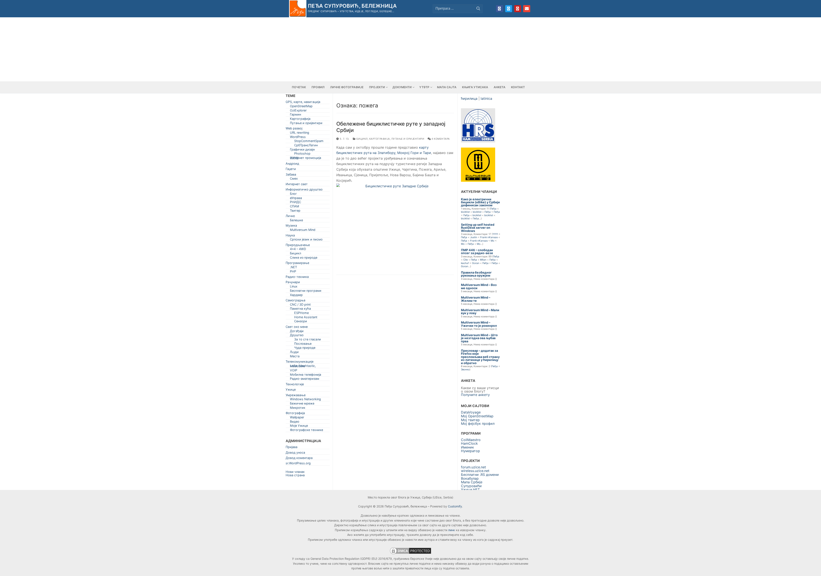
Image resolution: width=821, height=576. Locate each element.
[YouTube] (517, 8)
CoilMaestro (471, 440)
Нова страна (295, 475)
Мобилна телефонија (305, 375)
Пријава (291, 448)
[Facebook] (499, 8)
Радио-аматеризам (304, 379)
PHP (293, 272)
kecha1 (465, 263)
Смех (294, 179)
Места (295, 357)
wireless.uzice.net (475, 471)
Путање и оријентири (407, 138)
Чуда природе (304, 348)
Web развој (294, 129)
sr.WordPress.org (298, 464)
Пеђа (493, 208)
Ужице (291, 390)
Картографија (379, 138)
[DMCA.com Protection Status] (410, 554)
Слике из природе (303, 258)
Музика (291, 226)
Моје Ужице (299, 426)
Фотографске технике (306, 431)
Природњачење (298, 246)
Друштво (297, 336)
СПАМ (294, 207)
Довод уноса (295, 453)
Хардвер (296, 296)
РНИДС (295, 203)
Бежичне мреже (302, 404)
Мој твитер (470, 420)
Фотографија (295, 414)
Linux (293, 287)
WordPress (298, 138)
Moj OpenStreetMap (477, 416)
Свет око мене (297, 327)
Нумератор (470, 451)
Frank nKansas (489, 237)
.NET (293, 268)
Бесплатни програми (305, 291)
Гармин (295, 115)
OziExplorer (298, 111)
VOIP (293, 371)
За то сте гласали (307, 340)
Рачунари (293, 283)
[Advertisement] (410, 49)
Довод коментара (299, 459)
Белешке (296, 221)
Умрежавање (296, 396)
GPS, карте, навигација (303, 103)
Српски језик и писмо (306, 240)
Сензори (300, 322)
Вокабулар (470, 478)
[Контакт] (526, 8)
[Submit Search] (478, 8)
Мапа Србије (471, 482)
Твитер (295, 211)
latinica (486, 98)
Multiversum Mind (302, 231)
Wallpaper (297, 418)
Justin (473, 237)
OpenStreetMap (301, 107)
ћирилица (469, 98)
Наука (290, 236)
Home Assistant (305, 318)
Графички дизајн (302, 150)
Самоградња (295, 301)
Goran (475, 263)
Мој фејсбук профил (478, 423)
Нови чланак (295, 471)
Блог (293, 194)
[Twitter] (508, 8)
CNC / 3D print (300, 305)
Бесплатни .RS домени (480, 474)
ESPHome (301, 314)
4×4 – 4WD (298, 250)
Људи (294, 353)
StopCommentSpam (308, 142)
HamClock (469, 443)
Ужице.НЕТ (470, 489)
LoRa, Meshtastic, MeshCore (303, 367)
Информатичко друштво (304, 190)
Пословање (303, 344)
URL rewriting (299, 133)
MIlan (483, 259)
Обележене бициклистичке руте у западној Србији (390, 127)
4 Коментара (440, 138)
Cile (465, 259)
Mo (492, 240)
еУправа (296, 199)
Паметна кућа (300, 309)
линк (451, 530)
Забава (291, 175)
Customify (455, 506)
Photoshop (302, 154)
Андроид (292, 164)
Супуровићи (471, 486)
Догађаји (297, 332)
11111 (495, 234)
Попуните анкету (475, 395)
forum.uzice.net (473, 467)
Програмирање (297, 264)
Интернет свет (297, 185)
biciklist (465, 211)
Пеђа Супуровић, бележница (352, 6)
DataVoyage (471, 412)
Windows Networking (305, 400)
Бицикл (362, 138)
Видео (294, 422)
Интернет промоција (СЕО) (305, 159)
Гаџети (291, 170)
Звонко (465, 369)
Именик (467, 447)
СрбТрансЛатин (306, 146)
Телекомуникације (299, 362)
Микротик (297, 408)
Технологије (295, 385)
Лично (290, 217)
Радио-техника (297, 277)
